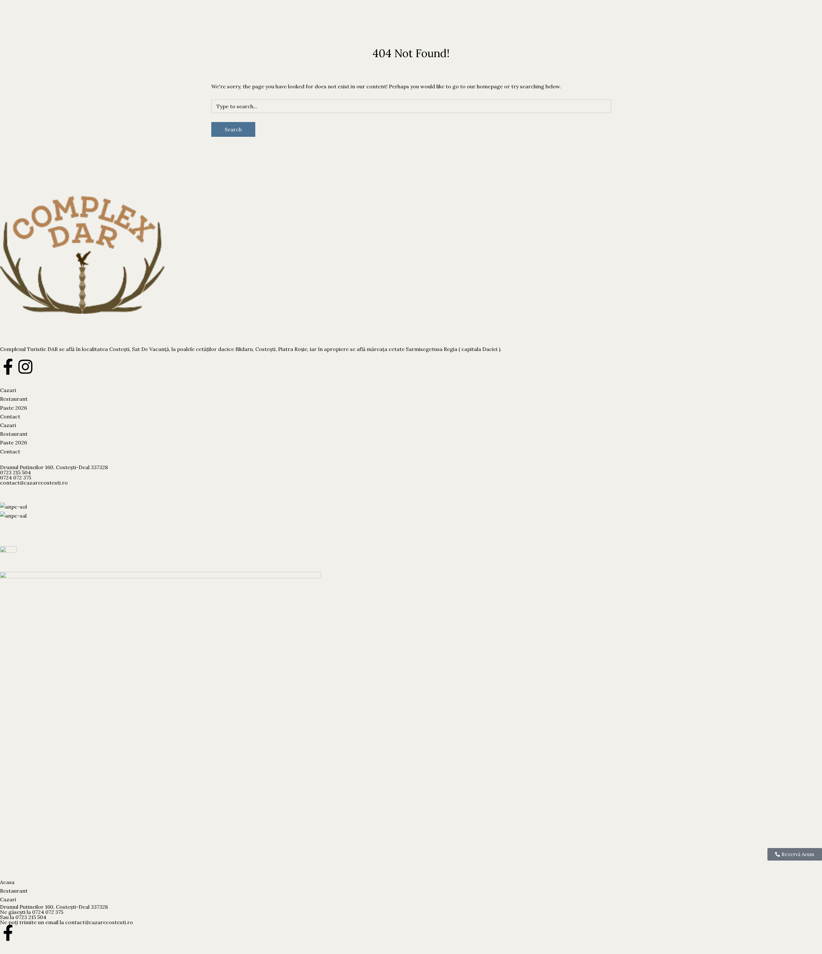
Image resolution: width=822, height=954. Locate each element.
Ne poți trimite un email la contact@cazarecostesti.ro (66, 922)
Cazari (8, 28)
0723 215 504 (15, 472)
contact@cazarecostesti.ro (34, 482)
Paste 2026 (59, 28)
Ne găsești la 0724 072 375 (31, 912)
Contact (84, 28)
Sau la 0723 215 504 (23, 917)
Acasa (7, 882)
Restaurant (31, 28)
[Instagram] (25, 367)
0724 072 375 (15, 477)
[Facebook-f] (8, 367)
